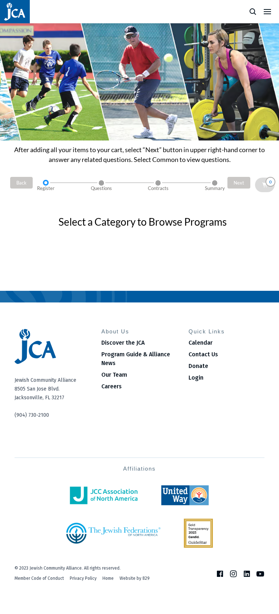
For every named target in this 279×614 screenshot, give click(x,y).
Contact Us (203, 354)
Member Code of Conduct (39, 578)
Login (196, 377)
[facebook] (220, 574)
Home (108, 578)
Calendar (201, 342)
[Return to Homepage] (15, 11)
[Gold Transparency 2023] (198, 533)
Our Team (114, 374)
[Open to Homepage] (52, 346)
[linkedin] (247, 574)
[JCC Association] (104, 495)
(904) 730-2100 (32, 415)
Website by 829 (135, 578)
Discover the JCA (123, 342)
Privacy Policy (83, 578)
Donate (198, 366)
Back (21, 183)
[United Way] (185, 495)
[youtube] (260, 574)
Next (239, 183)
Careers (111, 386)
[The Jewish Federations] (113, 533)
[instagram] (233, 574)
